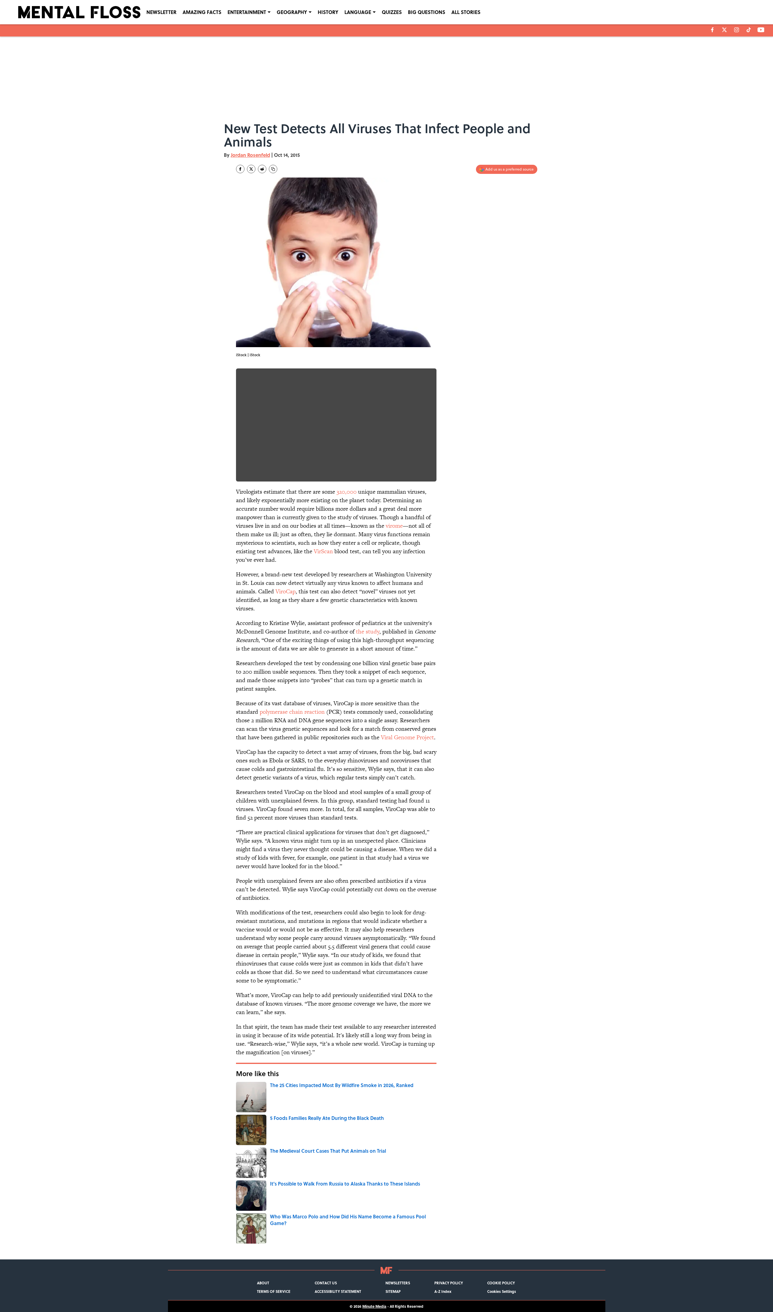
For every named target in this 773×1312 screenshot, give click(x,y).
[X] (724, 29)
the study (367, 631)
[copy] (273, 169)
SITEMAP (393, 1291)
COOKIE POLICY (501, 1283)
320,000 (347, 492)
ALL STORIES (466, 12)
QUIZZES (392, 12)
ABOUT (263, 1283)
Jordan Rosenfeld (250, 154)
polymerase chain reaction (292, 712)
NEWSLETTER (161, 12)
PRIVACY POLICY (448, 1283)
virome (393, 526)
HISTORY (328, 12)
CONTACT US (326, 1283)
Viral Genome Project (407, 737)
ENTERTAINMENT (246, 12)
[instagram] (736, 29)
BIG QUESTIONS (426, 12)
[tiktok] (749, 29)
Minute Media (374, 1306)
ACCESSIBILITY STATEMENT (338, 1291)
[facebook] (712, 29)
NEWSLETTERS (397, 1283)
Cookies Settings (501, 1291)
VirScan (323, 551)
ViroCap (285, 591)
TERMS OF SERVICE (273, 1291)
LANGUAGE (357, 12)
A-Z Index (442, 1291)
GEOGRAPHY (292, 12)
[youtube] (761, 29)
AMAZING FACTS (202, 12)
